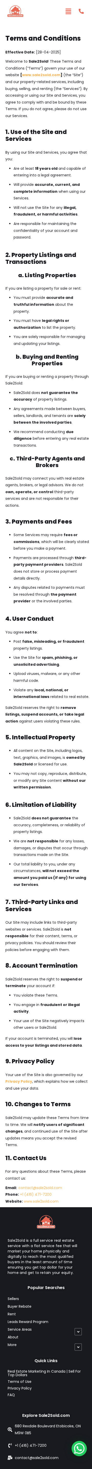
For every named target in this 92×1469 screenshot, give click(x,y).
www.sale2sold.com (41, 74)
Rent (12, 1314)
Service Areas (20, 1329)
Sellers (13, 1298)
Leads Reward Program (28, 1321)
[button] (68, 11)
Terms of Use (19, 1381)
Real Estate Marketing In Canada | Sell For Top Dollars (44, 1373)
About (13, 1337)
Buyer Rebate (19, 1306)
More (12, 1344)
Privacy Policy (18, 1081)
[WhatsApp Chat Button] (79, 1448)
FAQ (11, 1394)
